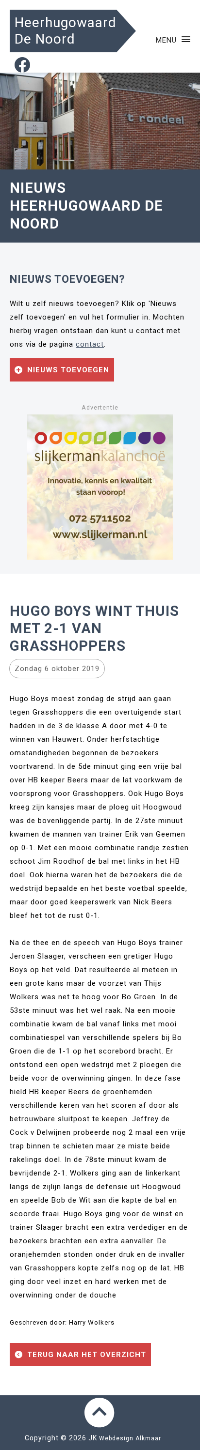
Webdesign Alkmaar (130, 1438)
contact (90, 344)
